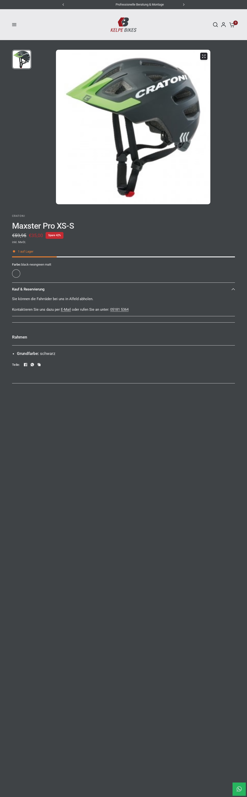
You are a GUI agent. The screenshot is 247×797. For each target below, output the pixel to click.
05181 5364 (119, 309)
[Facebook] (25, 364)
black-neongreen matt (16, 273)
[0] (231, 24)
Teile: (16, 364)
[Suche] (215, 24)
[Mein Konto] (223, 24)
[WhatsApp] (32, 364)
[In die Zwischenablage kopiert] (39, 364)
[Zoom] (203, 56)
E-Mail (66, 309)
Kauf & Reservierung (28, 289)
